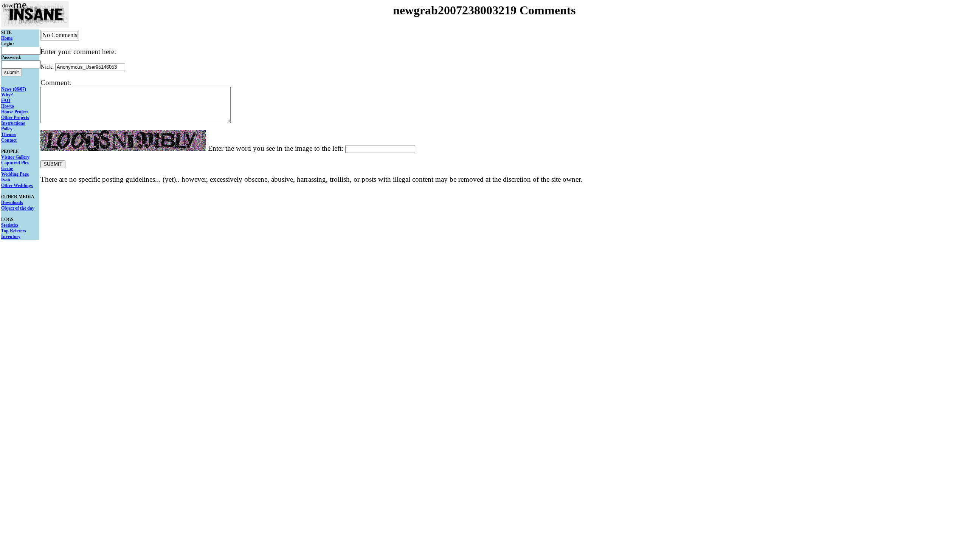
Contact (9, 140)
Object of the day (17, 208)
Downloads (12, 202)
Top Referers (13, 230)
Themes (8, 134)
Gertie (7, 168)
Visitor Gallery (15, 157)
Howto (7, 106)
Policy (6, 128)
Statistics (10, 225)
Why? (7, 94)
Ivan (5, 179)
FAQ (5, 100)
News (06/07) (13, 89)
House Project (14, 111)
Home (6, 38)
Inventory (10, 236)
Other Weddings (17, 185)
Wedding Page (15, 174)
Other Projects (15, 117)
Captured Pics (15, 162)
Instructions (13, 123)
